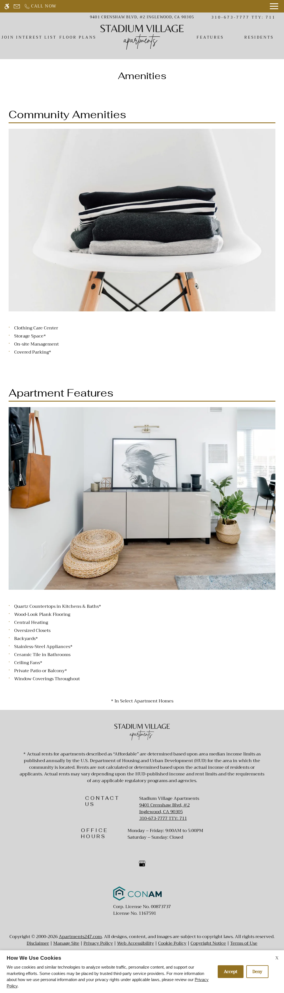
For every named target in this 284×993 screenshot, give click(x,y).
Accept (230, 971)
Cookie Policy (172, 943)
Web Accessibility (135, 943)
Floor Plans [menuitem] (77, 37)
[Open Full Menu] (274, 6)
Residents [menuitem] (259, 37)
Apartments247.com (80, 937)
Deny (257, 971)
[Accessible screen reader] (7, 6)
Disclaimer (38, 943)
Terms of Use (243, 943)
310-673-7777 (243, 17)
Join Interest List (29, 37)
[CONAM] (137, 895)
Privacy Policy (98, 943)
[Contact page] (17, 6)
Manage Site (66, 943)
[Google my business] (142, 866)
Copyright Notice (208, 943)
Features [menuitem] (210, 37)
